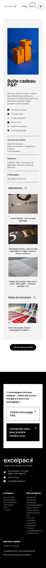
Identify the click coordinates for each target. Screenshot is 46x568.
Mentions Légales (11, 545)
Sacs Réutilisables (34, 505)
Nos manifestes (10, 502)
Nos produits (8, 497)
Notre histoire (9, 500)
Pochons (30, 518)
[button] (41, 6)
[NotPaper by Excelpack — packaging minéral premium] (25, 6)
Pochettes (30, 520)
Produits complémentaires (34, 529)
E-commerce (32, 533)
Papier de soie (32, 507)
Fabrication (8, 505)
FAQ (5, 507)
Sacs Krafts (31, 497)
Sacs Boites (31, 502)
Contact (6, 510)
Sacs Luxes (31, 500)
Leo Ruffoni (26, 555)
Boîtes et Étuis (32, 510)
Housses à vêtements (31, 524)
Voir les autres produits (23, 347)
